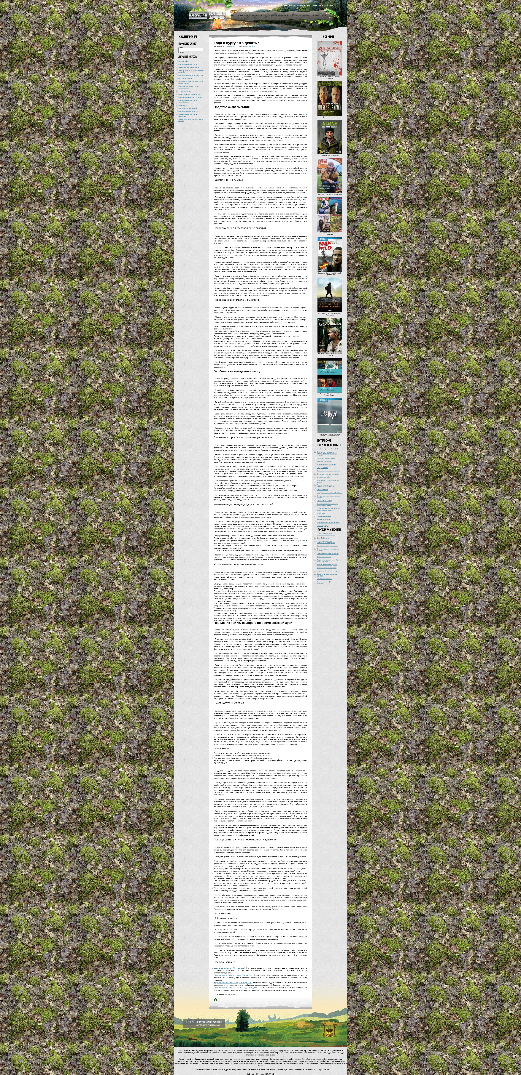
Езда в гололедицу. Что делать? (229, 968)
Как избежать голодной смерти (327, 546)
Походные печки (322, 468)
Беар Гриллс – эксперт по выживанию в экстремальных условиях (327, 453)
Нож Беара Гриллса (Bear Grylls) (328, 449)
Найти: (180, 47)
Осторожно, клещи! (185, 78)
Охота (323, 16)
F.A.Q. (321, 5)
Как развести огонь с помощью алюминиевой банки (327, 504)
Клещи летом (183, 105)
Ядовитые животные (324, 516)
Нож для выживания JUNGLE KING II (329, 493)
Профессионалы (286, 16)
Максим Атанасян (249, 46)
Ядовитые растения (324, 519)
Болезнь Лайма (183, 61)
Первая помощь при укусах (188, 64)
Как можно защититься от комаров (190, 97)
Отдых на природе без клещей (188, 111)
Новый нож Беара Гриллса (326, 458)
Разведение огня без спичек (326, 464)
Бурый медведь (322, 526)
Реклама (307, 5)
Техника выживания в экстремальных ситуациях (326, 485)
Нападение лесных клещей (187, 108)
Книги (274, 16)
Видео (267, 16)
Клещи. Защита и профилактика (189, 94)
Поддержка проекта (296, 5)
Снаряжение (244, 16)
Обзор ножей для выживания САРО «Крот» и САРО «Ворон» (329, 509)
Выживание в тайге (323, 477)
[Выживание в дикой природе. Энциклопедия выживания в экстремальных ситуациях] (207, 18)
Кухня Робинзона (323, 538)
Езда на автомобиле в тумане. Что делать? (233, 975)
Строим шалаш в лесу (324, 501)
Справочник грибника (324, 579)
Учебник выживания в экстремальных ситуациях (326, 542)
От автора (272, 5)
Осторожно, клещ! (184, 91)
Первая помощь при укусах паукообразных (188, 101)
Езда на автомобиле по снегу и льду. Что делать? (237, 987)
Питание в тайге (322, 490)
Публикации (257, 16)
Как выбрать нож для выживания (328, 474)
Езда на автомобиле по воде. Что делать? (233, 982)
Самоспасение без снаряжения (328, 554)
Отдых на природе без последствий (190, 75)
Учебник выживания (324, 557)
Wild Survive (329, 5)
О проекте (263, 5)
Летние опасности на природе (188, 67)
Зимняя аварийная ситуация (327, 564)
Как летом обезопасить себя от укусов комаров (189, 87)
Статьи (233, 16)
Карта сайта (254, 5)
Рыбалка (315, 16)
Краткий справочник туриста (326, 568)
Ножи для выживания (324, 461)
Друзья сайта (282, 5)
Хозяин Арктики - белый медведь (328, 522)
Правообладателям (242, 5)
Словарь (315, 5)
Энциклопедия (303, 16)
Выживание (229, 5)
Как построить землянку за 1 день (328, 471)
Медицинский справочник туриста (328, 571)
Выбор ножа (321, 513)
